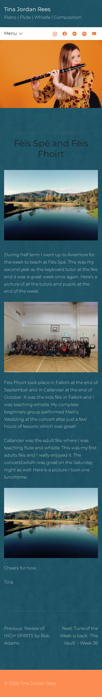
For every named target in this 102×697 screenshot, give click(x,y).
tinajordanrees (68, 132)
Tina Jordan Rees (27, 9)
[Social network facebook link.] (65, 33)
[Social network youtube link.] (94, 33)
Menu (10, 33)
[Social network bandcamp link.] (74, 33)
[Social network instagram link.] (55, 33)
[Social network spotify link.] (84, 33)
